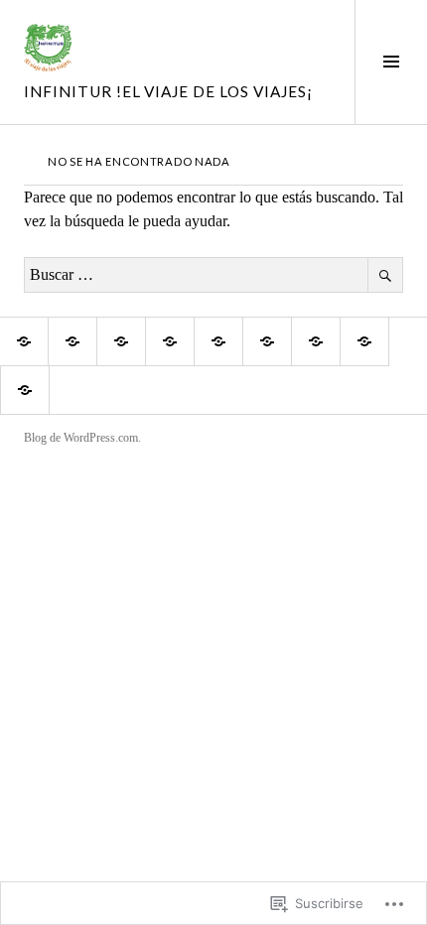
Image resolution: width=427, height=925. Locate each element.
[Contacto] (25, 390)
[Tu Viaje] (170, 341)
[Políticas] (121, 341)
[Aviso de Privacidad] (267, 341)
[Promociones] (218, 341)
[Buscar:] (213, 274)
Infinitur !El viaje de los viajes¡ (168, 91)
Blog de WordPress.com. (82, 438)
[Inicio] (24, 341)
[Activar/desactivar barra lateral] (391, 62)
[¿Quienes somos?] (72, 341)
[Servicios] (316, 341)
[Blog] (364, 341)
